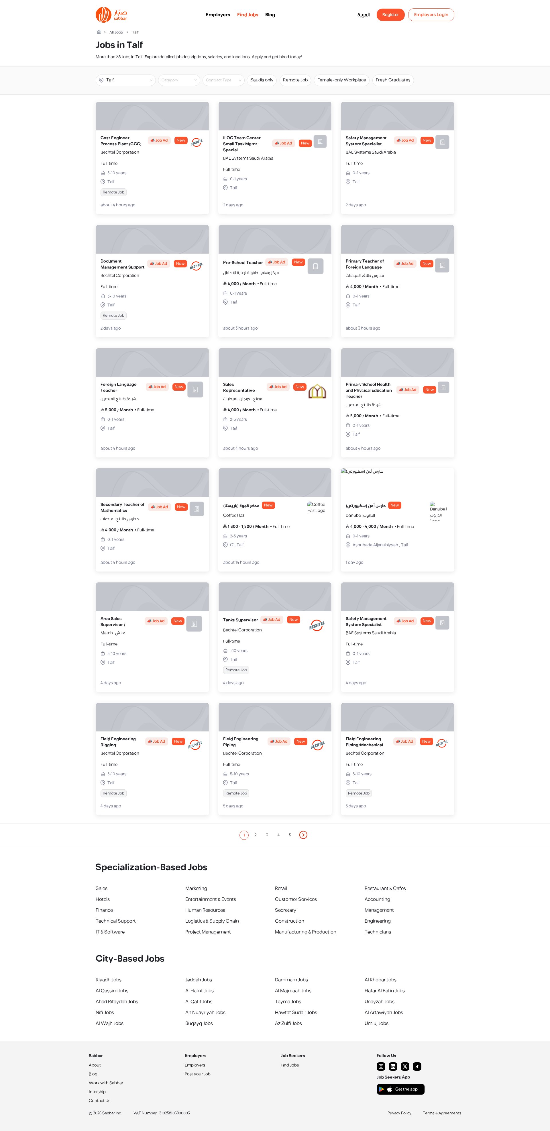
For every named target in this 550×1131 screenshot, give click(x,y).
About (95, 1065)
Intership (97, 1092)
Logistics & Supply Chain (212, 921)
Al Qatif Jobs (198, 1001)
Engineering (378, 921)
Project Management (208, 932)
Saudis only (261, 80)
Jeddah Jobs (198, 980)
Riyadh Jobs (108, 980)
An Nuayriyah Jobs (205, 1012)
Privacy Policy (399, 1113)
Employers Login (431, 14)
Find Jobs (247, 15)
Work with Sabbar (106, 1083)
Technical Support (116, 921)
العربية (364, 15)
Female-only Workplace (341, 80)
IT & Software (110, 932)
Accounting (377, 899)
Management (379, 910)
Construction (289, 921)
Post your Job (198, 1074)
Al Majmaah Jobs (293, 991)
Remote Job (295, 80)
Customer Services (296, 899)
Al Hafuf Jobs (199, 991)
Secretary (285, 910)
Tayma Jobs (288, 1001)
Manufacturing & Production (305, 932)
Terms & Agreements (442, 1113)
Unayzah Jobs (379, 1001)
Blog (270, 15)
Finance (104, 910)
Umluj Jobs (376, 1023)
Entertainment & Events (210, 899)
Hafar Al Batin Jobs (385, 991)
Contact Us (99, 1101)
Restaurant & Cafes (385, 888)
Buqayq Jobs (199, 1023)
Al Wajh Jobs (109, 1023)
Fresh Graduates (393, 80)
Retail (281, 888)
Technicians (378, 932)
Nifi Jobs (105, 1012)
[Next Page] (303, 835)
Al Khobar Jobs (380, 980)
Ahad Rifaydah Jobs (117, 1001)
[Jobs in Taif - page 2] (303, 835)
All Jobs (116, 33)
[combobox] (184, 80)
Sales (101, 888)
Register (390, 14)
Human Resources (205, 910)
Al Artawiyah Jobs (384, 1012)
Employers (218, 15)
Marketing (196, 888)
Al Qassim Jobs (112, 991)
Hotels (103, 899)
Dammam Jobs (291, 980)
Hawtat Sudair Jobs (296, 1012)
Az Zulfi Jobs (288, 1023)
